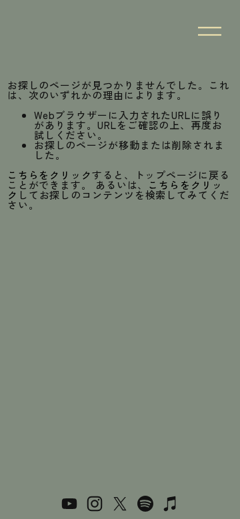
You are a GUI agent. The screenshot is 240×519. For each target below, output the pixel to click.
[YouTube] (69, 504)
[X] (120, 504)
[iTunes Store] (171, 504)
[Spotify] (145, 504)
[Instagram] (95, 504)
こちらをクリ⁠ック (49, 175)
